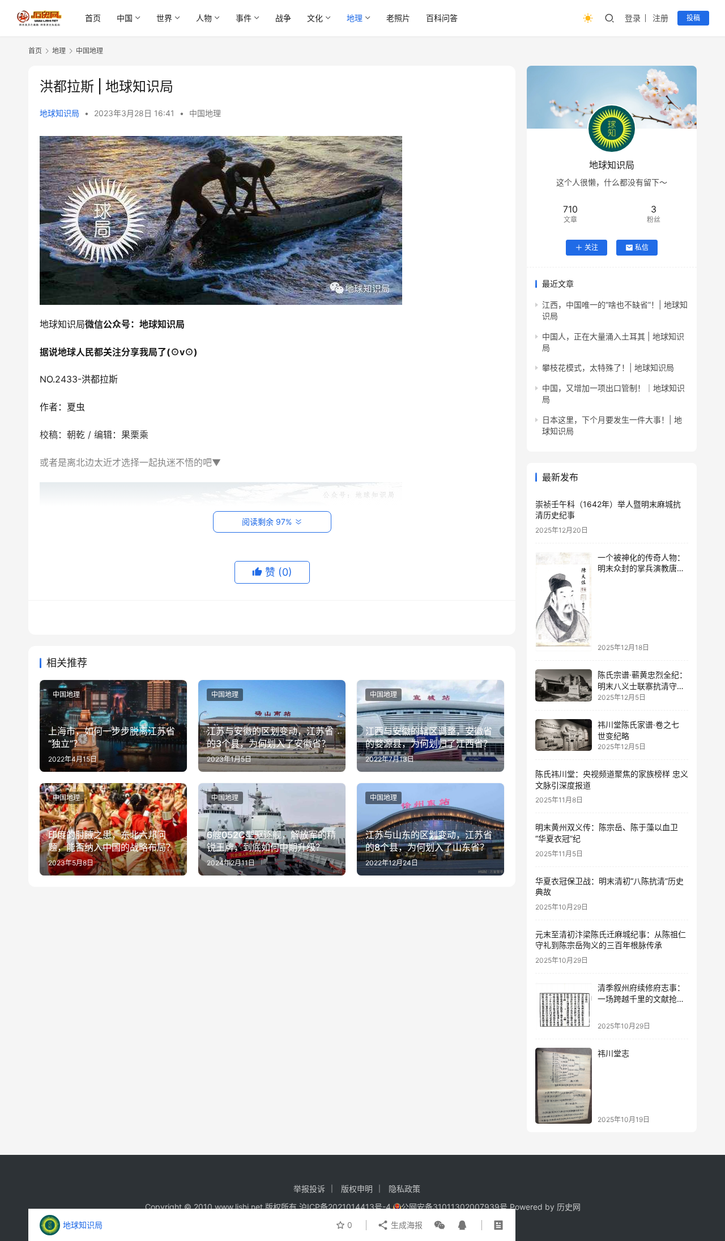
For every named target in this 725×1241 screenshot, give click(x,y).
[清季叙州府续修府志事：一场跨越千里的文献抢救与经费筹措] (563, 1006)
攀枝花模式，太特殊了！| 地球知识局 (608, 367)
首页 (93, 18)
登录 (633, 18)
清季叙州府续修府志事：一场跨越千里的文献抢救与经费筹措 (641, 998)
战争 (283, 18)
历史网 (569, 1207)
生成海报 (406, 1225)
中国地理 (205, 113)
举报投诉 (309, 1188)
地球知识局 (59, 113)
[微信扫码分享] (439, 1225)
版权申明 (357, 1188)
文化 (315, 18)
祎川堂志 (613, 1053)
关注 (591, 247)
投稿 (693, 18)
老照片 (398, 18)
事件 (243, 18)
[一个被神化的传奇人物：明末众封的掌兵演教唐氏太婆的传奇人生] (563, 602)
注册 (660, 18)
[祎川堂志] (563, 1085)
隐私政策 (404, 1188)
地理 (354, 18)
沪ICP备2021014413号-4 (346, 1207)
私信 (642, 247)
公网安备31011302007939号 (454, 1207)
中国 (125, 18)
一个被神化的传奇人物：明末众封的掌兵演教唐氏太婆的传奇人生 (641, 568)
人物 (204, 18)
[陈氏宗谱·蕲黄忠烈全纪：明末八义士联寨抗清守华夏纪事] (563, 685)
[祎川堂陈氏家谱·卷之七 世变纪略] (563, 735)
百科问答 (442, 18)
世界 (164, 18)
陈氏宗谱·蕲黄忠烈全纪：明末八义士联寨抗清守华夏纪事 (642, 686)
